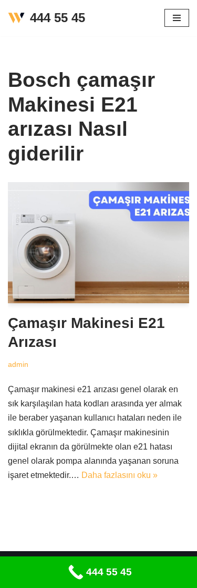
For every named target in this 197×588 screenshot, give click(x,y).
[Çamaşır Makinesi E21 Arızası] (98, 242)
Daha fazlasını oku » (119, 475)
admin (18, 364)
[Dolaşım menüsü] (176, 18)
